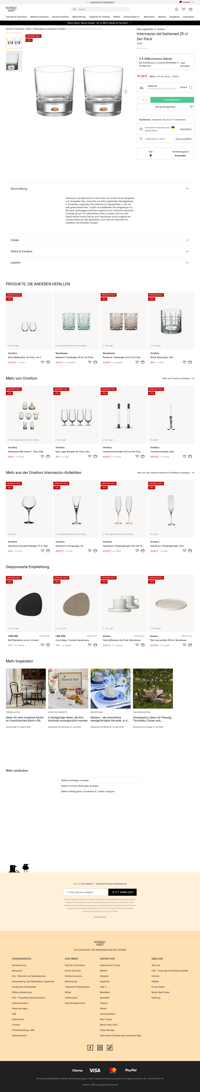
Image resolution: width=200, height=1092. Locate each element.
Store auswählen (184, 138)
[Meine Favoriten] (183, 9)
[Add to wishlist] (42, 362)
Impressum (17, 970)
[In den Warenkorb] (48, 362)
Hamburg (156, 997)
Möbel (117, 16)
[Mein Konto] (176, 9)
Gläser (29, 29)
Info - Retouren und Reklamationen (29, 976)
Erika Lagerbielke (145, 29)
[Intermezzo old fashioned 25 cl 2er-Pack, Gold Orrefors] (78, 91)
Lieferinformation (20, 1003)
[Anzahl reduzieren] (139, 100)
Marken (162, 16)
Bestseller (105, 997)
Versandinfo (186, 129)
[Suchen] (74, 9)
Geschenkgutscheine (75, 1003)
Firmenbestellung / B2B (23, 1030)
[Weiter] (126, 91)
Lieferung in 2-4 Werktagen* (102, 2)
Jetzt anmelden (185, 64)
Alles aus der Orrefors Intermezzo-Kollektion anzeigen (163, 472)
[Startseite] (11, 9)
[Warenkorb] (190, 9)
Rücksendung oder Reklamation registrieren (33, 981)
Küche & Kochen (60, 16)
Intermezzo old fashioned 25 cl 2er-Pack (84, 29)
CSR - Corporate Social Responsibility (170, 970)
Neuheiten (149, 16)
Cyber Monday (107, 1030)
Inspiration (188, 16)
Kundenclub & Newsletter (24, 987)
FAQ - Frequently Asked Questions (28, 997)
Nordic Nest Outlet (160, 992)
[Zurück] (32, 91)
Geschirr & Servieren (16, 16)
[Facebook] (90, 1047)
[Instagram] (100, 1047)
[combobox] (186, 2)
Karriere (155, 976)
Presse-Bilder (158, 987)
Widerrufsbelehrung (21, 992)
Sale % (103, 987)
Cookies (16, 1024)
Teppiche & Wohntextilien (77, 987)
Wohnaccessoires (39, 16)
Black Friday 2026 (108, 1024)
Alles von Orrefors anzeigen (176, 378)
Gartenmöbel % (131, 16)
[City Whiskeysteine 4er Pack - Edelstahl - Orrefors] (141, 87)
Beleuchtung (79, 16)
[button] (142, 48)
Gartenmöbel (71, 997)
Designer (104, 976)
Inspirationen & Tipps (110, 965)
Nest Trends (106, 1019)
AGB (14, 1014)
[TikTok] (109, 1047)
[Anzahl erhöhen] (147, 100)
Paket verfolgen (20, 1008)
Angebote (175, 16)
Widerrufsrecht (19, 1035)
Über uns (156, 965)
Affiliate (155, 981)
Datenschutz (18, 1019)
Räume (103, 1008)
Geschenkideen (107, 1014)
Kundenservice (19, 965)
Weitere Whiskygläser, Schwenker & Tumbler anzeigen (87, 791)
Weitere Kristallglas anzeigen (75, 780)
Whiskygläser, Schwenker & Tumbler (49, 29)
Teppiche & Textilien (99, 16)
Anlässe (103, 1003)
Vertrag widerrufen (100, 917)
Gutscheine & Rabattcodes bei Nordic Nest (120, 1035)
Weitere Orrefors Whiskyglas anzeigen (80, 786)
